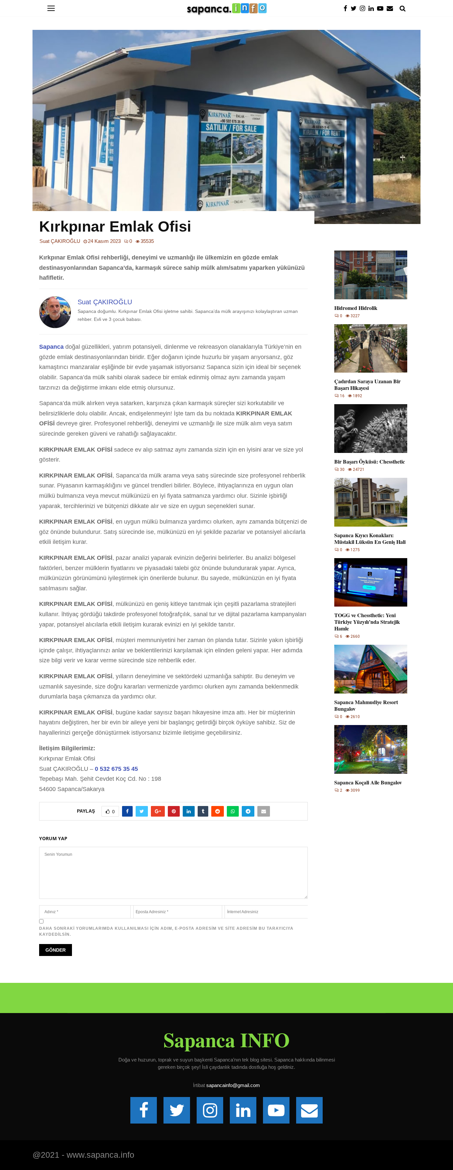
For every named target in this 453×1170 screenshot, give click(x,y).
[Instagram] (364, 8)
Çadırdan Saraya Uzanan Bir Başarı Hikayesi (367, 384)
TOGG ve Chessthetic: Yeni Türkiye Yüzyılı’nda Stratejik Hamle (367, 621)
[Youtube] (382, 8)
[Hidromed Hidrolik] (370, 275)
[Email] (391, 8)
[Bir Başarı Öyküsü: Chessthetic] (370, 428)
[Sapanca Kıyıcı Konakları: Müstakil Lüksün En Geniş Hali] (370, 502)
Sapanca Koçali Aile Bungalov (368, 782)
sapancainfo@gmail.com (233, 1085)
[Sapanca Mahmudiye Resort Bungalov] (370, 669)
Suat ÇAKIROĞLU (59, 241)
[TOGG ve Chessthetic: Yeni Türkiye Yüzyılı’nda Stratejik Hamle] (370, 582)
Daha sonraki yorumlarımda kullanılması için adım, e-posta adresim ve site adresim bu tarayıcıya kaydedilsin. (166, 931)
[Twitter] (355, 8)
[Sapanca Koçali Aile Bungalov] (370, 749)
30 (342, 469)
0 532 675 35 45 (116, 769)
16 (342, 396)
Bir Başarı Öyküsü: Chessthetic (369, 461)
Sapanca (52, 346)
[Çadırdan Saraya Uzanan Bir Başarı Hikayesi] (370, 348)
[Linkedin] (372, 8)
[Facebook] (347, 8)
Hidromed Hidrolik (355, 308)
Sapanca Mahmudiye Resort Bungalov (366, 705)
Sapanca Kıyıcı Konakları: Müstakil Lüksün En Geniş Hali (370, 538)
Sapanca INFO (226, 1040)
